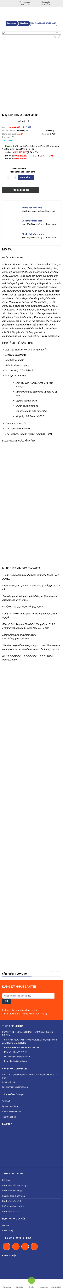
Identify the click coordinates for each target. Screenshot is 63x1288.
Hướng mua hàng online (13, 1206)
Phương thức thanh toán (13, 1196)
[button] (52, 973)
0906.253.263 (20, 156)
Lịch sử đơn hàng (10, 1106)
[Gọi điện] (31, 1282)
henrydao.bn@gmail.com (15, 1061)
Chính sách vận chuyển (12, 1190)
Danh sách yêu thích (11, 1111)
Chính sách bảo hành (11, 1201)
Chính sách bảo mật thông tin (15, 1185)
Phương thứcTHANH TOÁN (24, 3)
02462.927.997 (20, 1052)
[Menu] (4, 11)
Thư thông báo (9, 1117)
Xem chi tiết (7, 140)
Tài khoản (6, 1101)
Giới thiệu (6, 1180)
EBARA (20, 134)
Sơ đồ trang (7, 1230)
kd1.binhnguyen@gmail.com (17, 1056)
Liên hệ (5, 1225)
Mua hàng (25, 177)
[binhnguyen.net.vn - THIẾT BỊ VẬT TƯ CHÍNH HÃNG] (31, 12)
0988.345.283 (20, 159)
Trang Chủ (11, 23)
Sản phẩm (24, 23)
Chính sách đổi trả (10, 1211)
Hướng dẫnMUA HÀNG (45, 3)
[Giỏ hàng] (59, 11)
